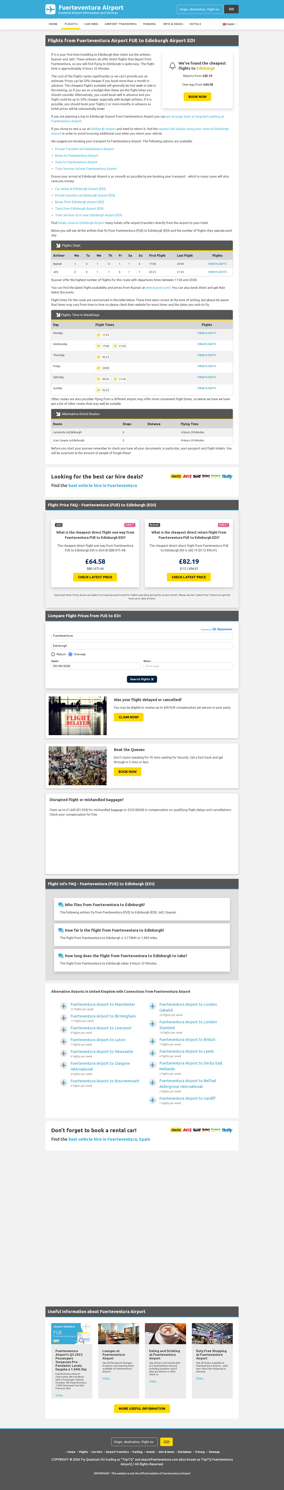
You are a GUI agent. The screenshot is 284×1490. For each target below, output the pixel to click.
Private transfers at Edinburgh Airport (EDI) (85, 195)
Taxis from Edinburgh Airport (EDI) (79, 208)
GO (231, 9)
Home (53, 24)
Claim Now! (129, 717)
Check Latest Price (95, 577)
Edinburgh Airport (103, 129)
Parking (149, 24)
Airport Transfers (120, 24)
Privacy (200, 1451)
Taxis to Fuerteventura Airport (76, 162)
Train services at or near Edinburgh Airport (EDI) (88, 215)
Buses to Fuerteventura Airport (76, 155)
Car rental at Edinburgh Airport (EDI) (80, 189)
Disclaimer (185, 1451)
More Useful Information (142, 1408)
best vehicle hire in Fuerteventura (102, 485)
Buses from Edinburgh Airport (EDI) (79, 202)
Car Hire (90, 24)
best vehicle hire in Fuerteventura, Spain (109, 1139)
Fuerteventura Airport (91, 9)
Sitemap (214, 1451)
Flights (71, 24)
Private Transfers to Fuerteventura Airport (84, 149)
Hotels (195, 24)
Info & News (172, 24)
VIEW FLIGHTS (217, 263)
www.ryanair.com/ (158, 287)
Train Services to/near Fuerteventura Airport (86, 168)
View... (59, 1395)
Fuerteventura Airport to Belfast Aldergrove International (187, 1085)
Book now (198, 96)
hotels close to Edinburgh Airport (81, 223)
